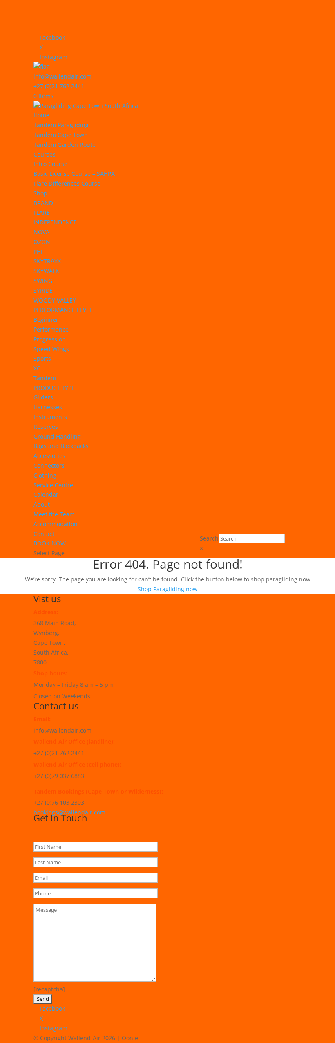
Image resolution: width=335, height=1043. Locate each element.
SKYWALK (46, 271)
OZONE (44, 242)
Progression (50, 339)
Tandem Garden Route (65, 144)
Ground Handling (57, 436)
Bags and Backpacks (61, 446)
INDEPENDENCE (55, 222)
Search (209, 538)
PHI (38, 252)
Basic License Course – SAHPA (74, 173)
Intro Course (50, 164)
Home (41, 115)
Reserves (46, 427)
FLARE (42, 212)
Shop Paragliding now (167, 589)
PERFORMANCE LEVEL (63, 310)
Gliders (43, 397)
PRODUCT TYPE (54, 388)
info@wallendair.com (63, 76)
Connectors (49, 465)
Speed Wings (51, 349)
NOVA (41, 232)
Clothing (45, 475)
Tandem (45, 378)
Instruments (50, 417)
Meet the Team (54, 514)
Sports (42, 358)
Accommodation (56, 524)
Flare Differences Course (67, 183)
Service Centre (53, 485)
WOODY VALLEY (55, 300)
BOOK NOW (50, 543)
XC (37, 368)
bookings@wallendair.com (69, 812)
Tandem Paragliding (61, 125)
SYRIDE (43, 290)
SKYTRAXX (47, 261)
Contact (44, 534)
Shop (40, 193)
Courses (45, 154)
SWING (43, 281)
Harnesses (48, 407)
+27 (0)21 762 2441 (59, 86)
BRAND (43, 203)
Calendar (46, 494)
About (42, 504)
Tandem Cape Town (61, 135)
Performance (51, 329)
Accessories (49, 456)
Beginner (46, 319)
